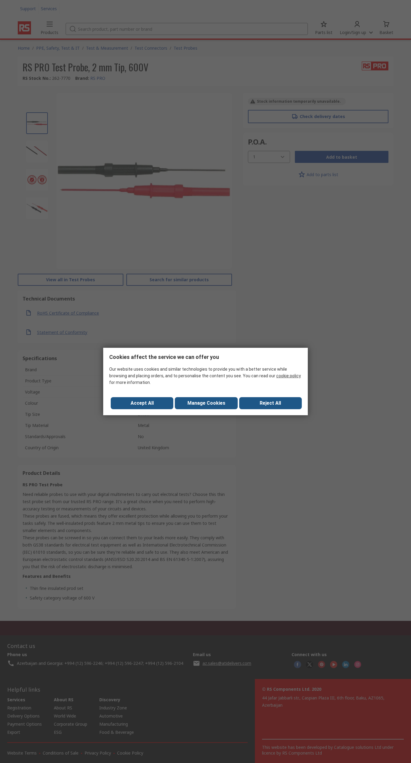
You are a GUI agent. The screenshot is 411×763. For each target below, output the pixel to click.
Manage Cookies (206, 403)
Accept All (142, 403)
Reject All (270, 403)
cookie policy (288, 375)
